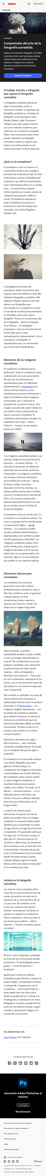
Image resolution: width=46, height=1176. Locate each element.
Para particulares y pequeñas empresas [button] (17, 1123)
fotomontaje (25, 705)
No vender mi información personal (14, 1172)
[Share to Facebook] (9, 1063)
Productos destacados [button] (11, 1149)
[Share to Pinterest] (25, 1063)
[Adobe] (12, 3)
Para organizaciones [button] (11, 1134)
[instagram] (9, 1161)
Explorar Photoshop (23, 75)
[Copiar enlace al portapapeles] (36, 1063)
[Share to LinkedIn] (20, 1063)
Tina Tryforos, (10, 1037)
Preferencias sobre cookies (24, 1169)
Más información (23, 1111)
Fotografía (6, 10)
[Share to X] (15, 1063)
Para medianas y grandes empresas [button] (16, 1128)
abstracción (28, 386)
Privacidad (37, 1165)
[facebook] (5, 1161)
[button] (29, 4)
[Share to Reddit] (31, 1063)
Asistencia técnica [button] (10, 1139)
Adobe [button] (6, 1144)
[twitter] (13, 1161)
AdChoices (31, 1172)
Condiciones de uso (9, 1169)
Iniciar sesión (38, 4)
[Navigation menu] (3, 3)
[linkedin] (17, 1161)
